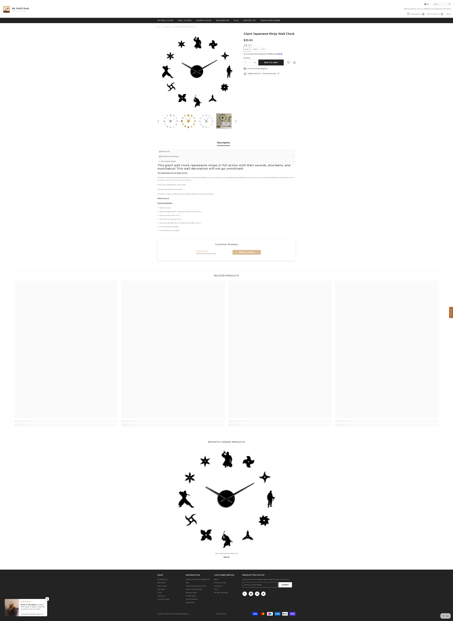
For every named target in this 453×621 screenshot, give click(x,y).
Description (223, 142)
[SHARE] (293, 62)
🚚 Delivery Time (226, 151)
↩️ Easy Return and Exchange (226, 156)
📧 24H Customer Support (226, 161)
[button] (158, 121)
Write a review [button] (246, 252)
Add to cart (271, 62)
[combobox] (440, 4)
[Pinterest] (257, 594)
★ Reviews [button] (451, 312)
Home (158, 27)
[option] (197, 71)
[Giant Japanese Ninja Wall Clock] (226, 498)
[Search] (441, 4)
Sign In (448, 14)
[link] (66, 421)
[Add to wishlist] (288, 62)
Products (166, 27)
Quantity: (247, 58)
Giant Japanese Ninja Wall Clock (226, 553)
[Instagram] (251, 594)
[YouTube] (263, 594)
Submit (285, 585)
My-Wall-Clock (169, 614)
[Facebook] (244, 594)
